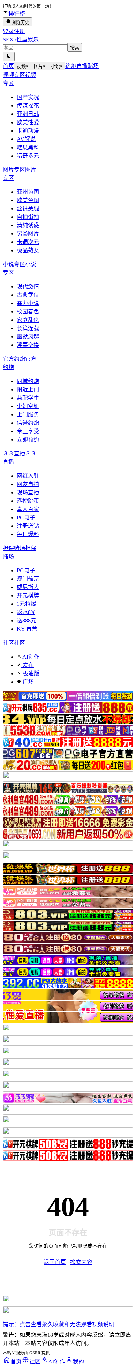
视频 (22, 66)
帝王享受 (28, 431)
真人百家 (28, 509)
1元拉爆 (26, 604)
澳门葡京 (28, 579)
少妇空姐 (28, 406)
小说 (56, 66)
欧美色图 (28, 200)
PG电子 (26, 517)
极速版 (30, 673)
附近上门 (28, 389)
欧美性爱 (28, 122)
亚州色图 (28, 192)
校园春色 (28, 312)
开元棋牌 (28, 595)
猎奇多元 (28, 156)
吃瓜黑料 (28, 147)
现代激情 (28, 286)
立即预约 (28, 440)
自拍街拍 (28, 217)
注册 (19, 31)
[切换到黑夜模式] (9, 56)
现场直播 (28, 492)
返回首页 (55, 1262)
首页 (8, 66)
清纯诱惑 (28, 225)
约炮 (70, 66)
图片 (39, 66)
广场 (27, 682)
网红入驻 (28, 476)
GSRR (34, 1353)
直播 (82, 66)
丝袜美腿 (28, 209)
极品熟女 (28, 250)
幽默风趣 (28, 337)
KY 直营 (27, 629)
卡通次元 (28, 242)
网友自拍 (28, 484)
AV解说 (26, 139)
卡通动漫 (28, 131)
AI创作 (30, 657)
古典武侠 (28, 295)
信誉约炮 (28, 423)
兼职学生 (28, 398)
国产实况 (28, 97)
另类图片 (28, 234)
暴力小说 (28, 303)
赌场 (93, 66)
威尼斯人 (28, 587)
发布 (27, 665)
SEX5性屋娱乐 (21, 39)
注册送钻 (28, 526)
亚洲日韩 (28, 114)
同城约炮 (28, 381)
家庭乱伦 (28, 320)
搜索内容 (81, 1262)
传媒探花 (28, 106)
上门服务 (28, 414)
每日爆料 (28, 534)
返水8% (26, 612)
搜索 (74, 47)
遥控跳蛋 (28, 501)
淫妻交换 (28, 345)
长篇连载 (28, 328)
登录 (8, 31)
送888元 (26, 620)
